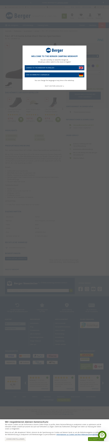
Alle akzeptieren (96, 439)
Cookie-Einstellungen (15, 439)
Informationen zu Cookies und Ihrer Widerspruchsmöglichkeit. (77, 434)
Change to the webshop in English (40, 68)
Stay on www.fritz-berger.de (37, 75)
